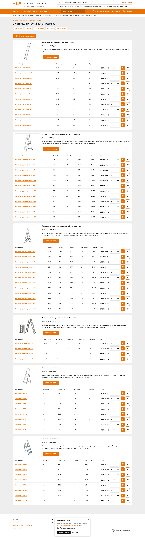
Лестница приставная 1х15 (23, 114)
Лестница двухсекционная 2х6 (25, 159)
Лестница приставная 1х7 (23, 73)
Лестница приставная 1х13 (23, 104)
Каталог (22, 20)
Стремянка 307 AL (21, 414)
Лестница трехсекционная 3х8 (25, 262)
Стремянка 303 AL (21, 393)
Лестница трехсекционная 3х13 (25, 288)
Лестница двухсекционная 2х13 (25, 196)
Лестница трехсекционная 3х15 (25, 298)
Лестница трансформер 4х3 (24, 343)
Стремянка (28, 28)
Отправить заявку (51, 57)
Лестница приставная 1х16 (23, 120)
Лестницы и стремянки (34, 20)
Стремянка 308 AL (21, 419)
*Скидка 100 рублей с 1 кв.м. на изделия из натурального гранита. (75, 15)
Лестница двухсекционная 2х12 (25, 191)
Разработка (118, 530)
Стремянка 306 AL (21, 409)
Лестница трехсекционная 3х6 (25, 251)
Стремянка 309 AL (21, 424)
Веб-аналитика (126, 530)
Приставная (50, 28)
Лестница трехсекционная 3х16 (25, 303)
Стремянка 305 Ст (21, 474)
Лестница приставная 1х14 (23, 109)
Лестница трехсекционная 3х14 (25, 293)
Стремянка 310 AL (21, 429)
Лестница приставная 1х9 (23, 83)
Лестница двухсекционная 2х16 (25, 212)
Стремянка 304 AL (21, 398)
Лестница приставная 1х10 (23, 88)
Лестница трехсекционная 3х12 (25, 282)
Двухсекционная (61, 28)
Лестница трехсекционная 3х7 (25, 256)
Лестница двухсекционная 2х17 (25, 217)
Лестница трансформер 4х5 (24, 353)
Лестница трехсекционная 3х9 (25, 267)
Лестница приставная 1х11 (23, 94)
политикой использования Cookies (66, 525)
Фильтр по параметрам (26, 36)
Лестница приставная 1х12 (23, 99)
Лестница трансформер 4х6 (24, 359)
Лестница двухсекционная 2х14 (25, 201)
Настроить (75, 532)
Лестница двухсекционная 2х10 (25, 180)
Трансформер (18, 28)
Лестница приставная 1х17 (23, 125)
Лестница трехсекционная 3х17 (25, 309)
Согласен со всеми (63, 532)
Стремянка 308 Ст (21, 490)
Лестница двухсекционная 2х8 (25, 170)
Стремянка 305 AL (21, 403)
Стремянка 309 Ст (21, 495)
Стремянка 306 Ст (21, 480)
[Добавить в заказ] (123, 68)
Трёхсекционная (39, 28)
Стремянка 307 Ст (21, 485)
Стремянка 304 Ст (21, 469)
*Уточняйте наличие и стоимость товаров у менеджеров (32, 15)
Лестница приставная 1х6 (23, 67)
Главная (15, 20)
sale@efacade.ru (127, 2)
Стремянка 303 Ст (21, 464)
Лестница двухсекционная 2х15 (25, 206)
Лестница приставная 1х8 (23, 78)
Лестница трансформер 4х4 (24, 348)
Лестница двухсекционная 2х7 (25, 165)
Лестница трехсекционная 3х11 (25, 277)
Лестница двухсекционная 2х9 (25, 175)
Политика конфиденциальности (22, 525)
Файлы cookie (17, 529)
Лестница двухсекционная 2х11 (25, 185)
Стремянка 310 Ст (21, 500)
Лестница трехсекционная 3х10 (25, 272)
